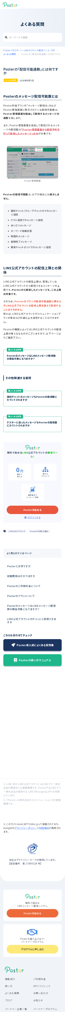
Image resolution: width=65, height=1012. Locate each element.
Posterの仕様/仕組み (39, 531)
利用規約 (44, 828)
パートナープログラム (45, 1008)
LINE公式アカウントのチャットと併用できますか (31, 620)
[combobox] (32, 37)
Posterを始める (33, 510)
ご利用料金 (39, 978)
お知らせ (38, 1000)
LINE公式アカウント (17, 531)
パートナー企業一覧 (16, 1008)
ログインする (34, 517)
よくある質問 (10, 80)
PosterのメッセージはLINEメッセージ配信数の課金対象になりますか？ (31, 607)
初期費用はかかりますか (21, 576)
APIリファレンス (42, 986)
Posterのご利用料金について (24, 586)
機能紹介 (10, 978)
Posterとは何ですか (19, 566)
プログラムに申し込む (32, 949)
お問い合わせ (40, 993)
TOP (29, 50)
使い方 (8, 986)
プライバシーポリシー (25, 828)
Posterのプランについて (21, 596)
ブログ (8, 1000)
